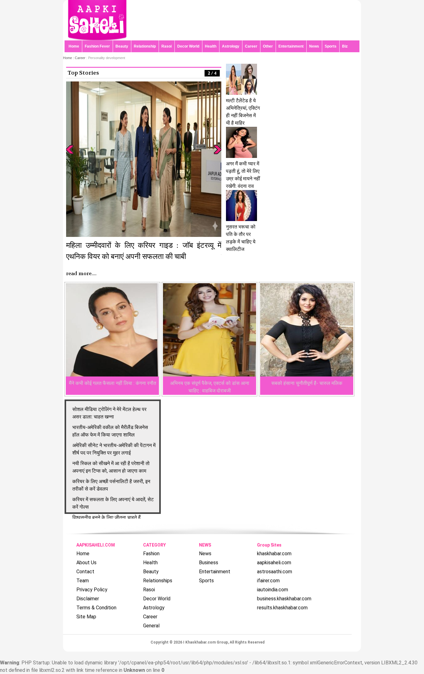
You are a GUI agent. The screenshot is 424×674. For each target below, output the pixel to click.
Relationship (145, 46)
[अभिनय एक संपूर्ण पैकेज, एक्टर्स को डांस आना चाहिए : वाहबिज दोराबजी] (209, 375)
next (217, 149)
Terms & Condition (96, 608)
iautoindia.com (272, 590)
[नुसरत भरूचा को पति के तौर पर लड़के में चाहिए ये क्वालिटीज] (241, 219)
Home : (69, 58)
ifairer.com (268, 581)
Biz (345, 46)
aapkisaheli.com (274, 563)
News (314, 46)
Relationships (157, 581)
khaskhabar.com (274, 553)
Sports (330, 46)
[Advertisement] (344, 115)
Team (82, 581)
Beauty (121, 46)
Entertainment (291, 46)
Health (210, 46)
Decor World (188, 46)
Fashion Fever (97, 46)
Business (208, 563)
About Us (86, 563)
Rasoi (166, 46)
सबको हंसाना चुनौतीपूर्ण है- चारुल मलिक (306, 383)
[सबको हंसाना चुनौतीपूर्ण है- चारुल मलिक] (306, 375)
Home (74, 46)
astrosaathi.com (274, 572)
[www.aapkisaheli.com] (97, 39)
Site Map (86, 617)
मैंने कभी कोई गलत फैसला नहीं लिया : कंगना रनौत (112, 383)
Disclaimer (87, 599)
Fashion (151, 553)
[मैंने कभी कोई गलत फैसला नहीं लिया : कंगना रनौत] (112, 375)
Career (251, 46)
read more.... (81, 273)
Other (268, 46)
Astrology (230, 46)
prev (70, 149)
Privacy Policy (91, 590)
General (151, 626)
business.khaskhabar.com (284, 599)
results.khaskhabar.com (282, 608)
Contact (85, 572)
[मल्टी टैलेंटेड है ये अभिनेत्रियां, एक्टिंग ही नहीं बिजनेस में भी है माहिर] (241, 93)
